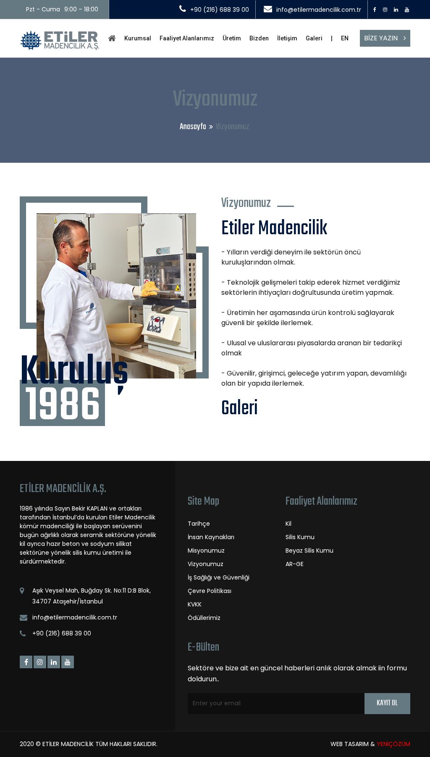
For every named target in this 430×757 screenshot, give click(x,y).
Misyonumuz (206, 550)
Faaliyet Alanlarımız (187, 38)
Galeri (314, 38)
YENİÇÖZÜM (393, 744)
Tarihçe (199, 523)
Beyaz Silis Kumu (309, 550)
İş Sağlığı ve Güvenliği (218, 577)
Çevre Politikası (209, 591)
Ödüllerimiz (204, 618)
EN (345, 38)
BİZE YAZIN (381, 38)
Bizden (259, 38)
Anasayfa (193, 126)
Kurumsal (137, 38)
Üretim (232, 38)
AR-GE (295, 564)
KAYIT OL (387, 703)
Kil (288, 523)
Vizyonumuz (205, 564)
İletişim (287, 38)
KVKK (195, 604)
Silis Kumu (300, 537)
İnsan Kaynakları (211, 537)
